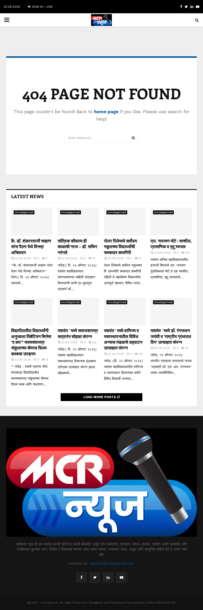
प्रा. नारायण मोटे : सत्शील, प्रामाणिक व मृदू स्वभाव (171, 243)
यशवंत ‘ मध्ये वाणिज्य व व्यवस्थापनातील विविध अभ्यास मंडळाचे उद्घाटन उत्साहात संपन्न (123, 339)
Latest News (27, 196)
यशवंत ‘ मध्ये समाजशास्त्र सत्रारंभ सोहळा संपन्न (78, 333)
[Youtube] (121, 577)
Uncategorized (24, 212)
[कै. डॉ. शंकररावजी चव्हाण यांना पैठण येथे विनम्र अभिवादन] (32, 222)
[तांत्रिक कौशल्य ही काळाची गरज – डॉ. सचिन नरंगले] (78, 222)
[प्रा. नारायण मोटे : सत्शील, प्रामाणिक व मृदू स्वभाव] (171, 222)
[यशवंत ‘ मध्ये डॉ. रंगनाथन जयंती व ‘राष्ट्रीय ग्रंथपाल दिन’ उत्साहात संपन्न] (171, 311)
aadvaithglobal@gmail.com (111, 563)
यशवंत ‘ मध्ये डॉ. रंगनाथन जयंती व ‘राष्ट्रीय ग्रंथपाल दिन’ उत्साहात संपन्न (171, 336)
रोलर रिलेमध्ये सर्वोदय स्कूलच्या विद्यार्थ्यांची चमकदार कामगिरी (120, 246)
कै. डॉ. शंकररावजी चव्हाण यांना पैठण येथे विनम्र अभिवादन (31, 246)
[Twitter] (94, 577)
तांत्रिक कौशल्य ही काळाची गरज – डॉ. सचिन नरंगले (77, 246)
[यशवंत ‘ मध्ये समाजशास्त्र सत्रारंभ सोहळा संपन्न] (78, 311)
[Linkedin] (108, 577)
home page (106, 111)
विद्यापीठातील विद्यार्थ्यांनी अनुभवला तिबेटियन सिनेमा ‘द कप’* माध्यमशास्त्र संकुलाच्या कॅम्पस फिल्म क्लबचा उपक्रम (31, 342)
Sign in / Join (41, 6)
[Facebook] (81, 577)
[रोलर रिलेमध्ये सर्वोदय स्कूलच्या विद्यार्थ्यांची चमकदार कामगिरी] (125, 222)
